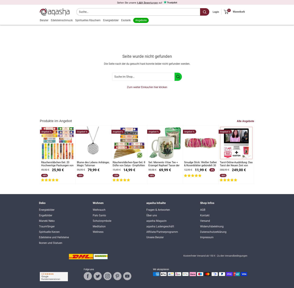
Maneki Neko (47, 220)
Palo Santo (99, 215)
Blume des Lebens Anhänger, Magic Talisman (93, 164)
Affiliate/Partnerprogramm (162, 231)
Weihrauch (99, 209)
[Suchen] (204, 12)
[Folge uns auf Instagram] (107, 276)
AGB (202, 209)
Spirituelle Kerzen (49, 231)
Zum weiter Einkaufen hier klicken (147, 87)
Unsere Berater (155, 237)
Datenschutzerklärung (213, 231)
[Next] (254, 155)
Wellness (98, 231)
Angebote (141, 20)
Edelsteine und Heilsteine (54, 237)
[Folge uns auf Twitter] (98, 276)
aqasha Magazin (156, 220)
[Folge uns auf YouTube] (127, 276)
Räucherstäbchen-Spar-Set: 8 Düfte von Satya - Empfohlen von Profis (129, 164)
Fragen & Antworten (158, 209)
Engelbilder (45, 215)
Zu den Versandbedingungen (232, 255)
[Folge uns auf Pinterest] (117, 276)
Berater (44, 20)
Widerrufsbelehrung (212, 226)
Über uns (151, 215)
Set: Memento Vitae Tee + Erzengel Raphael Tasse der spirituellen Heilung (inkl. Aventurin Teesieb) (163, 164)
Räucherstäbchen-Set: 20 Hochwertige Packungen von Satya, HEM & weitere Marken (57, 164)
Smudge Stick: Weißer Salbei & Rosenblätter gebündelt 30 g (200, 164)
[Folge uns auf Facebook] (88, 276)
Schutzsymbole (102, 220)
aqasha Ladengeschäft (160, 226)
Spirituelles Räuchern (88, 20)
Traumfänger (47, 226)
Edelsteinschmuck (62, 20)
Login (216, 11)
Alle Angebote (246, 121)
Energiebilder (111, 20)
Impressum (207, 237)
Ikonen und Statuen (50, 243)
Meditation (99, 226)
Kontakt (204, 215)
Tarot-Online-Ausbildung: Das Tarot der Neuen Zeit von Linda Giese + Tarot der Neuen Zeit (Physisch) (236, 164)
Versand (205, 220)
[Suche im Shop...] (178, 77)
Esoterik (126, 20)
